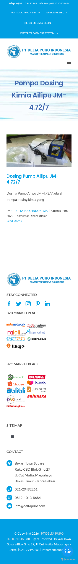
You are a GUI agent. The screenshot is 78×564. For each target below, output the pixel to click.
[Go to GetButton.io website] (68, 559)
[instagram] (28, 303)
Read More (13, 221)
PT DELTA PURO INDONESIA (29, 210)
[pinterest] (37, 303)
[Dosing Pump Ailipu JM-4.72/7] (39, 150)
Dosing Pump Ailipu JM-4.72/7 (32, 179)
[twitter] (18, 303)
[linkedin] (47, 303)
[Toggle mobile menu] (69, 62)
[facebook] (9, 303)
